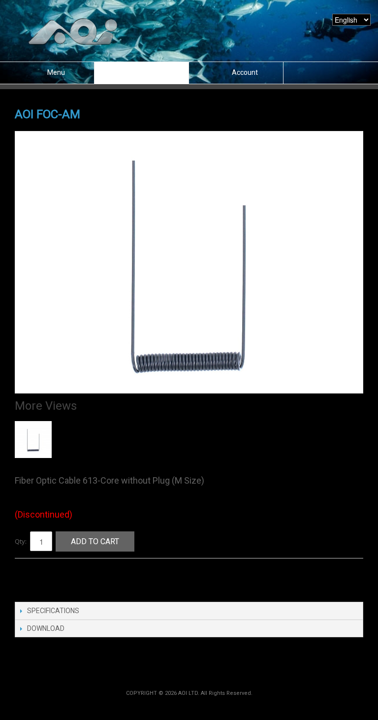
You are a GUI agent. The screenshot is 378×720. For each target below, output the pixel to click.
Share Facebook (32, 577)
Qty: (21, 541)
